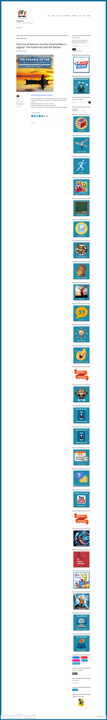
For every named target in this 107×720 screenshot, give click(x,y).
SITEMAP (75, 689)
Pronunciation (66, 15)
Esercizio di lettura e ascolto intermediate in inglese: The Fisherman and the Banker (41, 45)
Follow (74, 49)
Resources (59, 15)
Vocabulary (74, 15)
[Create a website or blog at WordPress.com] (21, 714)
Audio (80, 15)
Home (49, 15)
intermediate (18, 104)
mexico (23, 104)
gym (17, 101)
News (53, 15)
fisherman (21, 103)
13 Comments (18, 106)
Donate (89, 15)
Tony (17, 98)
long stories (20, 101)
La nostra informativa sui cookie (29, 718)
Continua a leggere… (36, 112)
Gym (84, 15)
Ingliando (20, 21)
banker (17, 103)
